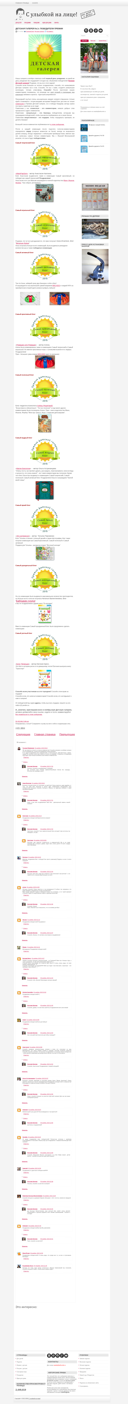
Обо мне (84, 40)
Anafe (24, 1020)
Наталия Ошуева (32, 766)
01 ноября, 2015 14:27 (38, 958)
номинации (20, 104)
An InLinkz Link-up (22, 721)
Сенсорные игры (22, 1372)
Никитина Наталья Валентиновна (32, 1196)
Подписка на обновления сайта (89, 1383)
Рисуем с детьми (22, 1368)
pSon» (25, 174)
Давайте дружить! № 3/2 (96, 135)
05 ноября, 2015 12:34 (46, 871)
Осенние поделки (85, 1368)
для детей (18, 23)
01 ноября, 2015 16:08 (32, 1020)
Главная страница (22, 3)
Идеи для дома (21, 1378)
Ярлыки (93, 40)
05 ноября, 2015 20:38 (46, 1181)
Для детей (20, 1358)
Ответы (25, 762)
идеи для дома (46, 23)
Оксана (24, 919)
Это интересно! (22, 536)
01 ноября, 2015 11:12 (33, 919)
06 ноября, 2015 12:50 (36, 1253)
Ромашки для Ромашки (26, 345)
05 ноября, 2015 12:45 (46, 1005)
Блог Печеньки (22, 664)
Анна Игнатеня (26, 783)
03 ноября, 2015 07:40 (34, 1226)
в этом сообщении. (57, 124)
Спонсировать (84, 1386)
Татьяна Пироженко (28, 748)
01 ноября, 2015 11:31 (33, 947)
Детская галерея (39, 31)
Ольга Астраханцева (28, 1078)
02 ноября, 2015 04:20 (34, 1137)
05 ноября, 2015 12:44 (46, 978)
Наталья (25, 857)
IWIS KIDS (56, 285)
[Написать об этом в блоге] (18, 728)
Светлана (25, 816)
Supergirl (25, 1168)
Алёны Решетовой (45, 406)
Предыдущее (67, 734)
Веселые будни (22, 243)
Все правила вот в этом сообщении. (29, 714)
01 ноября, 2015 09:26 (38, 783)
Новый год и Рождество (87, 1375)
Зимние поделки (85, 1358)
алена (24, 887)
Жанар (24, 947)
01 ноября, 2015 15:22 (40, 992)
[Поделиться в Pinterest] (24, 728)
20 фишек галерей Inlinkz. (97, 125)
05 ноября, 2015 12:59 (46, 1152)
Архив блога (102, 40)
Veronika (25, 1137)
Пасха (81, 1378)
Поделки (19, 1362)
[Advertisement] (46, 1328)
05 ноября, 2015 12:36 (46, 904)
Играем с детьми (22, 1365)
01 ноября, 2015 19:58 (36, 1047)
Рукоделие (37, 23)
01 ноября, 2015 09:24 (41, 748)
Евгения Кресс (26, 958)
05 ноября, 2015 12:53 (46, 1033)
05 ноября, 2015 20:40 (46, 1209)
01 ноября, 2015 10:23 (34, 857)
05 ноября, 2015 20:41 (46, 1239)
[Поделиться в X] (20, 728)
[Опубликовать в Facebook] (22, 728)
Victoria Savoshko (27, 992)
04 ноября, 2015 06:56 (40, 840)
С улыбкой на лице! (34, 1398)
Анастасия (25, 1047)
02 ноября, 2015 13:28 (49, 1196)
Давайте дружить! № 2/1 (96, 146)
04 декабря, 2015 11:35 (40, 1266)
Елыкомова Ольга (27, 1266)
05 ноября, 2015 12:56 (46, 1094)
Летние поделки (84, 1365)
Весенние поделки (85, 1362)
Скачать (56, 23)
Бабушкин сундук (25, 601)
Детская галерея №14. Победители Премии (39, 29)
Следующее (23, 734)
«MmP (19, 174)
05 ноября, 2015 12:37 (46, 933)
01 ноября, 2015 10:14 (35, 816)
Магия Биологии (23, 469)
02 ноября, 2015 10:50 (34, 1168)
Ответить (26, 757)
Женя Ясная (26, 1253)
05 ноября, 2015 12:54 (46, 1064)
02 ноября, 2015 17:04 (46, 829)
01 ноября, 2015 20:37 (42, 1078)
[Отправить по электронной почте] (16, 728)
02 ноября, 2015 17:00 (46, 766)
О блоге (35, 3)
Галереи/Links (30, 31)
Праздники (27, 23)
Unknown (25, 1109)
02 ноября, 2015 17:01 (46, 800)
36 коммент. (50, 31)
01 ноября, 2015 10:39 (33, 887)
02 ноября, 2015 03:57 (34, 1109)
